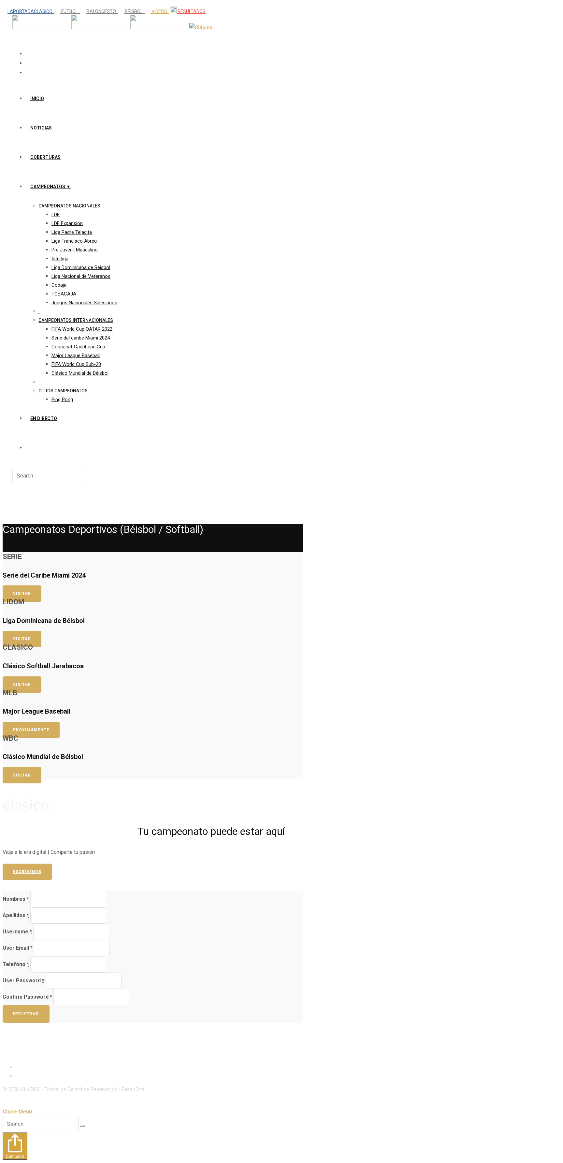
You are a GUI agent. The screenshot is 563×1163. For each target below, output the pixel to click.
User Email (18, 948)
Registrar (26, 1014)
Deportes (27, 1075)
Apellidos (16, 915)
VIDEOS (160, 11)
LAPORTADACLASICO (30, 11)
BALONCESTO (102, 11)
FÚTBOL (70, 11)
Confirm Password (27, 997)
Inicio (22, 1067)
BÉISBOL (134, 11)
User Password (23, 980)
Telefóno (16, 964)
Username (17, 932)
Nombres (16, 899)
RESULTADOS (191, 11)
